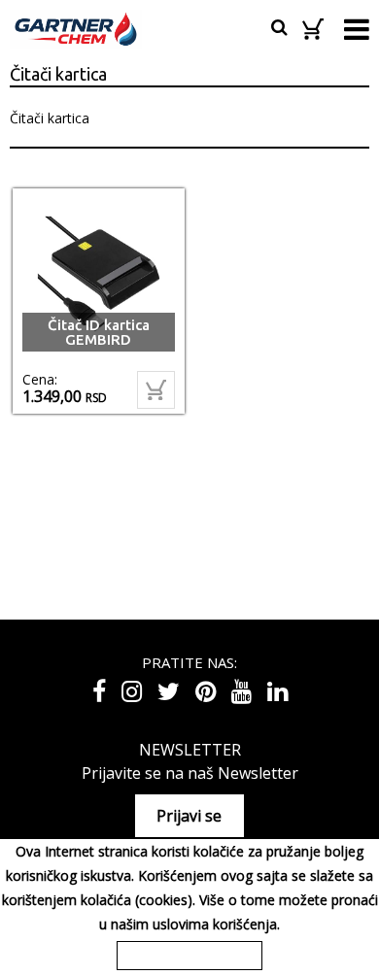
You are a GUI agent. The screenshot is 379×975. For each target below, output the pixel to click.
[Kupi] (156, 390)
